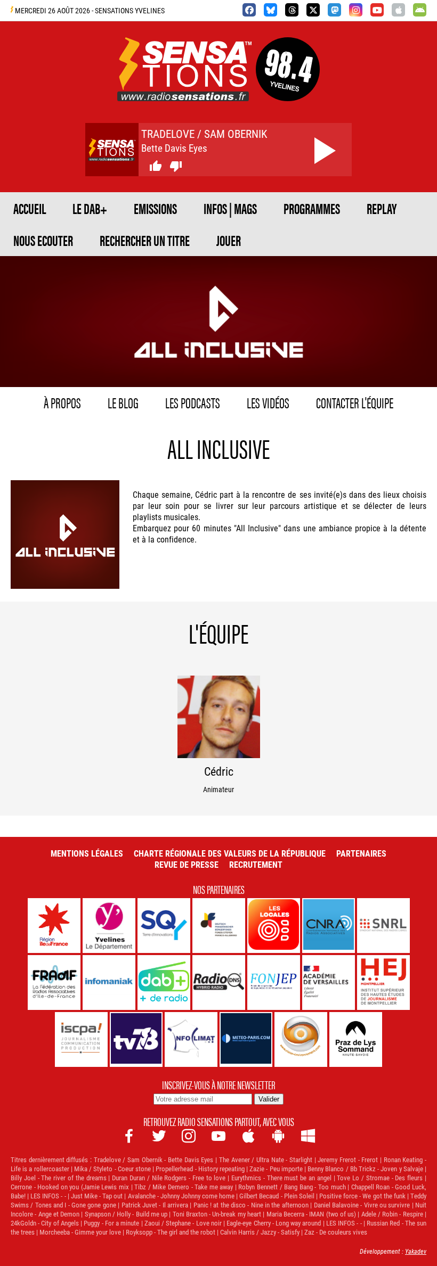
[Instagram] (355, 10)
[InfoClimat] (191, 1039)
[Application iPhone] (398, 10)
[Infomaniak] (109, 982)
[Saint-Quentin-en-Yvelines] (163, 925)
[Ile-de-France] (54, 925)
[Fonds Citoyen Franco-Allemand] (218, 925)
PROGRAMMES (312, 208)
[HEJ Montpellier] (383, 982)
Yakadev (415, 1251)
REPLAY (381, 208)
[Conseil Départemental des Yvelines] (109, 925)
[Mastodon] (334, 10)
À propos (62, 402)
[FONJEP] (273, 982)
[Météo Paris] (246, 1039)
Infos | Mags (230, 208)
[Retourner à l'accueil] (184, 89)
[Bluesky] (270, 10)
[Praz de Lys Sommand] (355, 1039)
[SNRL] (383, 925)
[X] (313, 10)
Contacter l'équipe (354, 402)
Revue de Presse (186, 864)
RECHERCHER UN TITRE (145, 240)
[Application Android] (419, 10)
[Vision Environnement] (300, 1039)
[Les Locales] (273, 925)
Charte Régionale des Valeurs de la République (230, 853)
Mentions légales (87, 853)
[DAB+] (163, 982)
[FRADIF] (54, 982)
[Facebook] (249, 10)
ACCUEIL (29, 208)
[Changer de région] (288, 89)
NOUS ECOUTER (43, 240)
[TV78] (136, 1039)
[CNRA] (328, 925)
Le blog (123, 402)
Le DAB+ (89, 208)
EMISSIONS (155, 208)
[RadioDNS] (218, 982)
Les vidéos (268, 402)
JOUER (228, 240)
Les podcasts (192, 402)
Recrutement (255, 864)
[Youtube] (377, 10)
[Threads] (291, 10)
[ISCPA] (81, 1039)
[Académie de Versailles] (328, 982)
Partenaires (361, 853)
